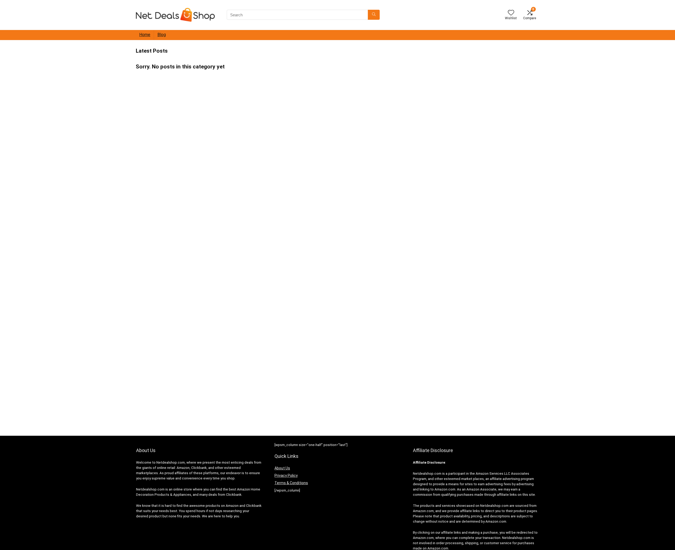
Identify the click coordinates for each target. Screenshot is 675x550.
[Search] (374, 15)
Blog (161, 34)
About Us (282, 468)
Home (144, 34)
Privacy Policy (286, 475)
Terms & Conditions (291, 483)
